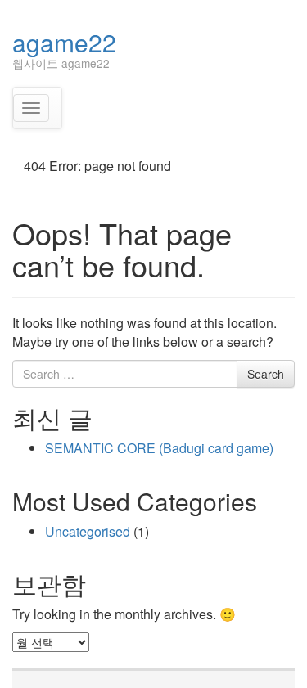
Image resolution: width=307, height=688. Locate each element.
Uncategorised (87, 531)
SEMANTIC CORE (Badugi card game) (159, 447)
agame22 (64, 42)
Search (265, 374)
